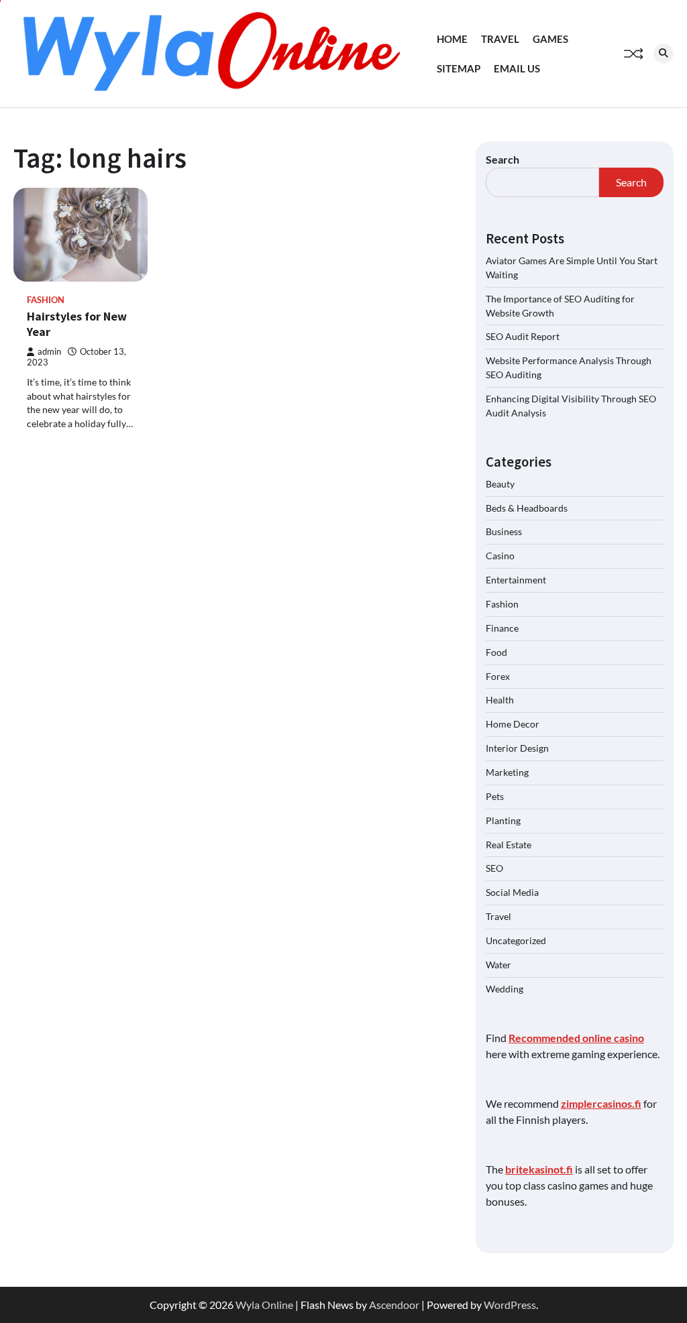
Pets (495, 796)
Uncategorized (516, 940)
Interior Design (517, 748)
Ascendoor (394, 1304)
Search (502, 159)
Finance (502, 628)
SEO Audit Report (523, 336)
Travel (500, 39)
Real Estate (508, 844)
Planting (503, 820)
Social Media (512, 892)
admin (49, 352)
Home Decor (512, 724)
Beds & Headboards (527, 508)
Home (452, 39)
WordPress (510, 1304)
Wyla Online (264, 1304)
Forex (498, 676)
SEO (494, 868)
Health (500, 699)
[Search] (663, 54)
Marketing (507, 772)
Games (550, 39)
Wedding (504, 988)
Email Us (517, 68)
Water (498, 964)
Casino (500, 555)
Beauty (500, 484)
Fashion (45, 300)
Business (504, 531)
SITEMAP (458, 68)
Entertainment (516, 579)
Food (496, 652)
